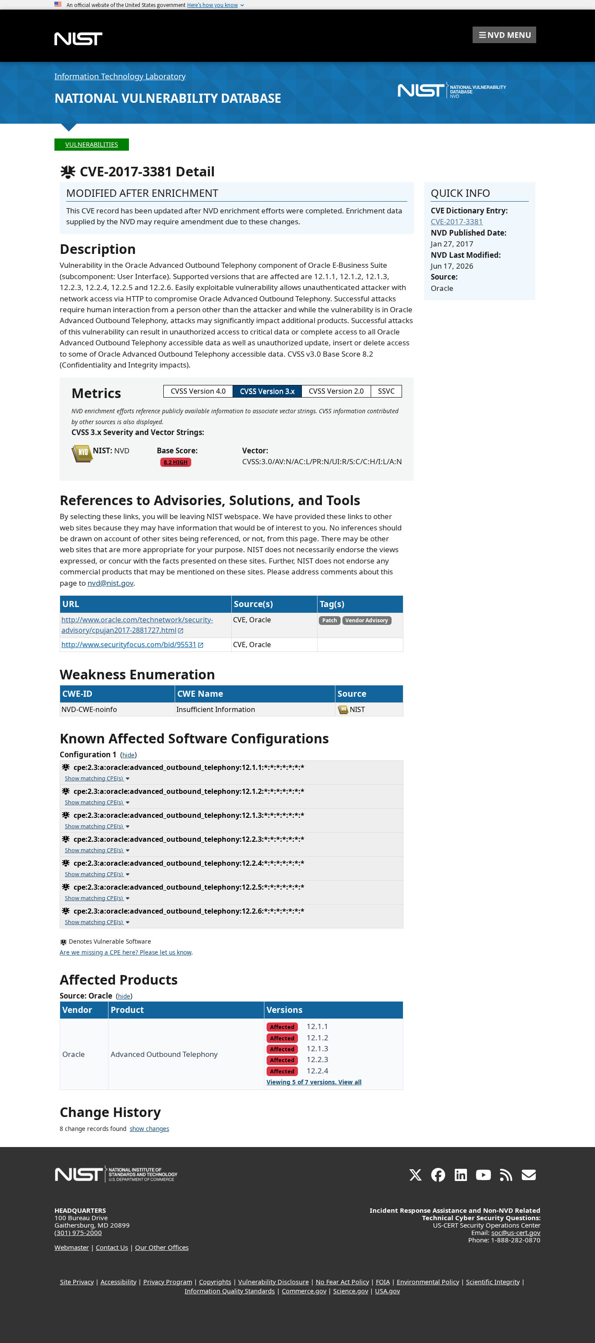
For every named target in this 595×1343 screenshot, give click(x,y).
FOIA (383, 1282)
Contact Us (112, 1247)
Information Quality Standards (230, 1291)
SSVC (386, 391)
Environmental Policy (428, 1282)
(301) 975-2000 (78, 1232)
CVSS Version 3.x (267, 391)
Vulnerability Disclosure (273, 1282)
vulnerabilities (91, 144)
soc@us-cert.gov (516, 1232)
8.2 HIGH (176, 462)
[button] (504, 35)
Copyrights (215, 1282)
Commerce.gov (304, 1291)
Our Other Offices (162, 1247)
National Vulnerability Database (167, 98)
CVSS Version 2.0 (336, 391)
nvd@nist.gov (110, 583)
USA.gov (387, 1291)
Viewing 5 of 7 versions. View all (314, 1082)
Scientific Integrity (493, 1282)
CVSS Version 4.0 (198, 391)
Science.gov (350, 1291)
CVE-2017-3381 (457, 221)
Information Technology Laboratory (120, 76)
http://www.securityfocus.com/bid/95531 (128, 644)
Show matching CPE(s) (94, 778)
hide (128, 755)
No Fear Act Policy (342, 1282)
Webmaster (71, 1247)
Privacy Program (167, 1282)
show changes (149, 1129)
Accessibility (118, 1282)
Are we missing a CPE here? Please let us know (125, 952)
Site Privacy (77, 1282)
